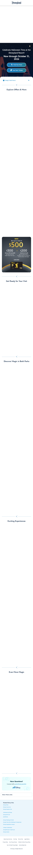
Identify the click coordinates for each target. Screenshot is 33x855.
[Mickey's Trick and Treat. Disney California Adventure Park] (16, 503)
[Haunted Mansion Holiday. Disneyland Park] (16, 465)
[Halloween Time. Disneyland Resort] (16, 390)
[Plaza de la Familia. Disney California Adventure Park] (16, 428)
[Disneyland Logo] (16, 2)
